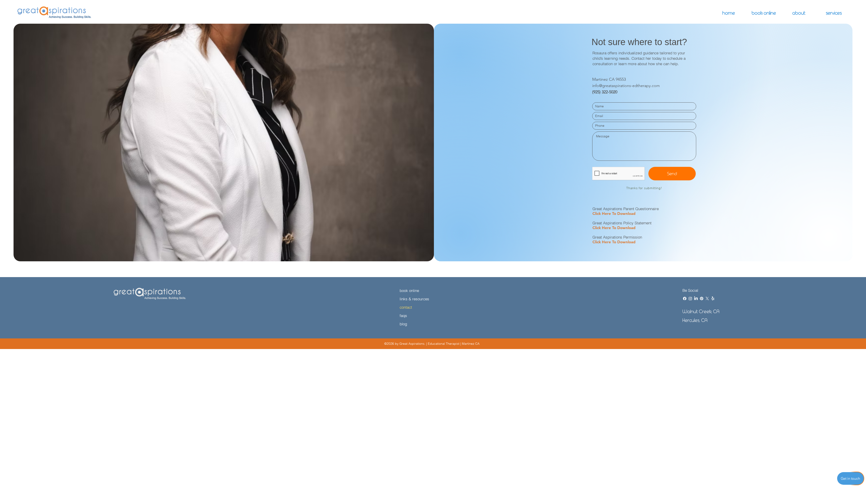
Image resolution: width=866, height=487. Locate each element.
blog (403, 324)
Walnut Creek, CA (700, 311)
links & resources (414, 298)
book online (409, 290)
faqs (403, 315)
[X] (707, 298)
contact (406, 307)
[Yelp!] (713, 298)
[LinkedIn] (696, 298)
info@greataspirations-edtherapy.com (626, 85)
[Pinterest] (701, 298)
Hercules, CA (694, 320)
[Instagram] (690, 298)
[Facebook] (684, 298)
